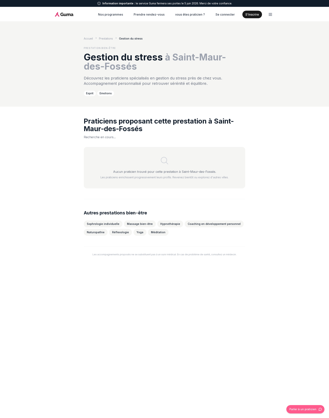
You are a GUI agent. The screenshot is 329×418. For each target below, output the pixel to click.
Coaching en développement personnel (214, 223)
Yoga (140, 232)
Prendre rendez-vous (149, 14)
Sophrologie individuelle (103, 223)
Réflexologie (120, 232)
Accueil (88, 38)
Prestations (106, 38)
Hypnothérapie (170, 223)
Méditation (158, 232)
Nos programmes (110, 14)
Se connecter (225, 14)
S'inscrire (252, 14)
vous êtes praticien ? (190, 14)
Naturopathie (96, 232)
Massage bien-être (140, 223)
